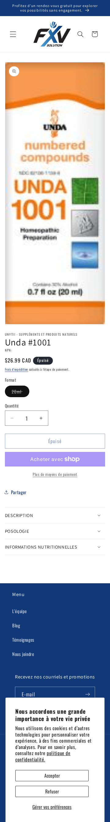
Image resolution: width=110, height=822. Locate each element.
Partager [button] (19, 492)
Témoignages (23, 639)
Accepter (52, 775)
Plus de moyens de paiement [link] (55, 474)
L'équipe (19, 611)
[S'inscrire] (88, 694)
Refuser (52, 791)
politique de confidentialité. (43, 756)
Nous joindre (23, 653)
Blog (16, 625)
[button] (13, 34)
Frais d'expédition (16, 369)
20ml (20, 392)
